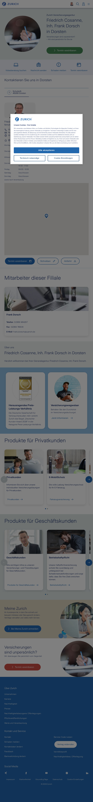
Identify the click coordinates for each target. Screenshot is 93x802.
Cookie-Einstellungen (63, 158)
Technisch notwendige (29, 158)
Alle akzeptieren (46, 150)
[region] (46, 139)
